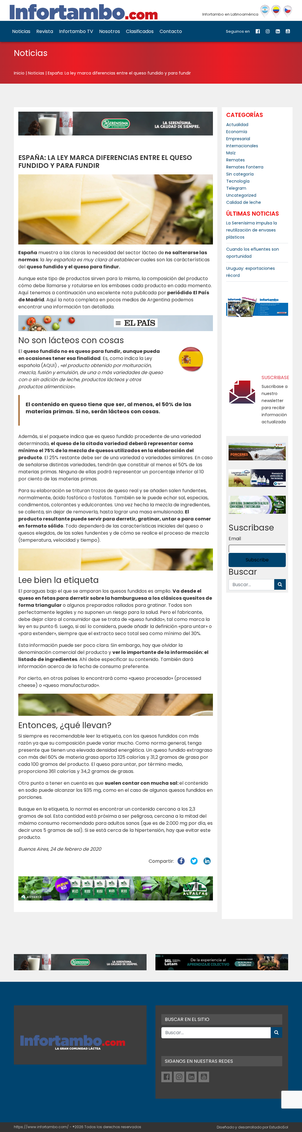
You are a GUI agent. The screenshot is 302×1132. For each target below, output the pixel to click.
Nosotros (109, 31)
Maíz (231, 153)
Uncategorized (241, 195)
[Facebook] (258, 31)
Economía (236, 132)
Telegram (236, 188)
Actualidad (237, 125)
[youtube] (288, 31)
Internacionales (242, 146)
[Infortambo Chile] (288, 11)
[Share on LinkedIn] (207, 861)
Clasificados (140, 31)
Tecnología (238, 181)
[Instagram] (268, 31)
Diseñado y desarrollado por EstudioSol (252, 1127)
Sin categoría (240, 174)
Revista (44, 31)
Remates (235, 160)
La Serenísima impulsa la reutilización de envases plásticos (251, 230)
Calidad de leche (243, 202)
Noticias (21, 31)
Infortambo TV (76, 31)
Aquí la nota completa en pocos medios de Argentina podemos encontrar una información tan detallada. (105, 303)
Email (235, 538)
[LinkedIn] (278, 31)
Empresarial (238, 139)
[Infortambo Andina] (276, 11)
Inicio (19, 73)
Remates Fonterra (244, 167)
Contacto (171, 31)
